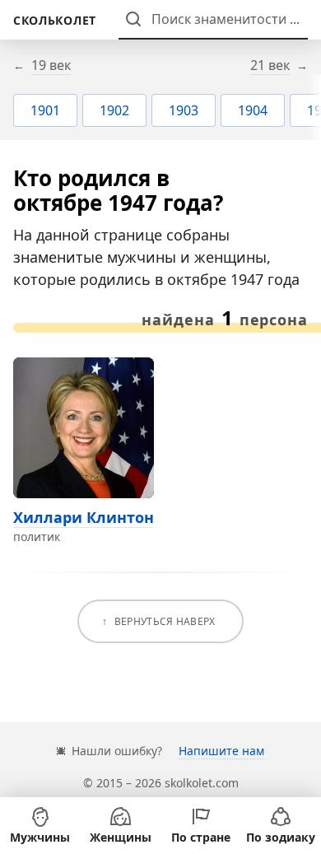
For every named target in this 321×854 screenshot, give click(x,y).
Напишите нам (221, 750)
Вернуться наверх (165, 621)
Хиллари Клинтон (83, 517)
